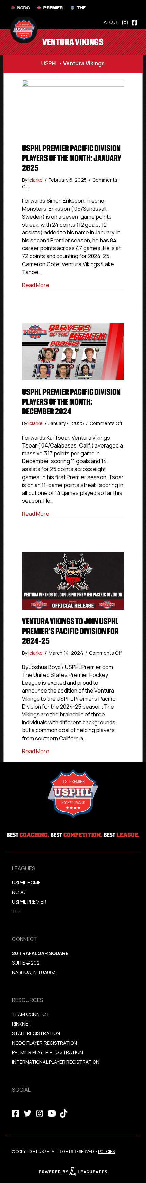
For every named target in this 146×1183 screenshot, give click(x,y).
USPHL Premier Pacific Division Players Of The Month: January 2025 (71, 158)
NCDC (18, 892)
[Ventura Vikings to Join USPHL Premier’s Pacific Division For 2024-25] (73, 580)
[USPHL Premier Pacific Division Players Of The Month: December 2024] (73, 351)
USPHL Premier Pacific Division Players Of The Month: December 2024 (71, 401)
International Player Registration (56, 1062)
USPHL (49, 63)
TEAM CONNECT (30, 1014)
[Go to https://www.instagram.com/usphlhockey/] (125, 22)
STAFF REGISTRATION (36, 1033)
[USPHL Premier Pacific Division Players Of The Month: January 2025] (73, 107)
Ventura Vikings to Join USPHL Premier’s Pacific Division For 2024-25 (70, 631)
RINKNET (22, 1023)
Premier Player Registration (47, 1052)
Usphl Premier (29, 901)
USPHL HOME (26, 882)
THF (16, 911)
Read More (35, 285)
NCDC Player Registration (44, 1043)
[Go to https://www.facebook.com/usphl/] (134, 22)
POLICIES (106, 1151)
